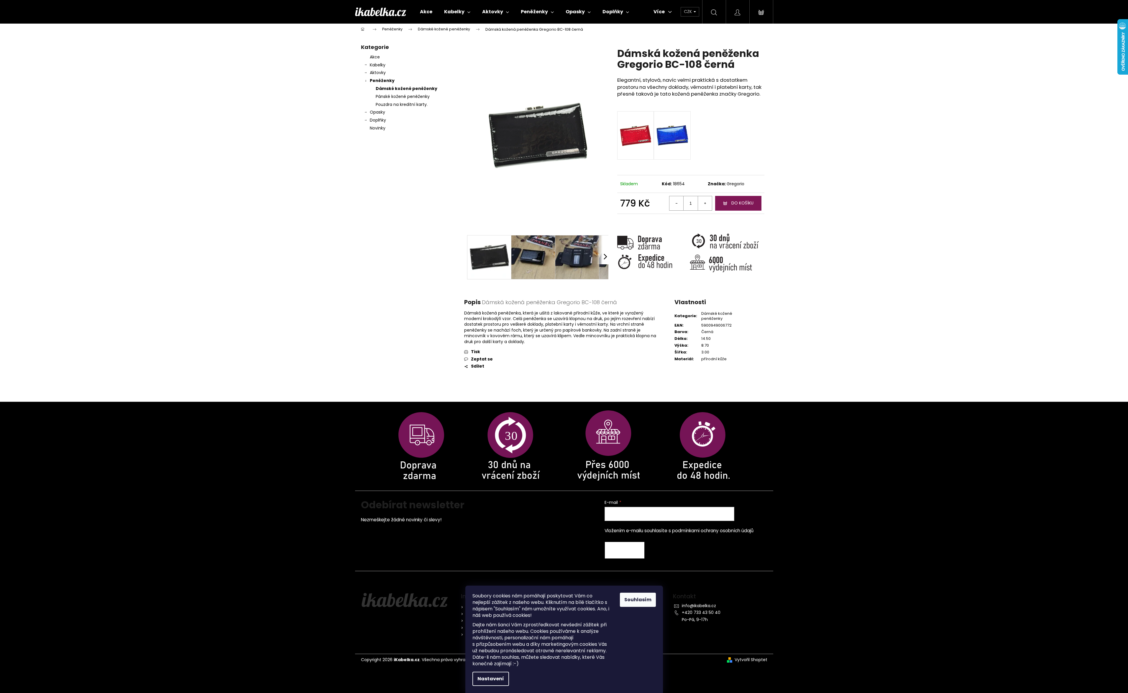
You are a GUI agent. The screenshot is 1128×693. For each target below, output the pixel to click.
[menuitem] (426, 12)
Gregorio (735, 184)
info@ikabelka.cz (699, 606)
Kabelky (377, 65)
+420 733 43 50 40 (701, 612)
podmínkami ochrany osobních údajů (712, 530)
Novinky (377, 128)
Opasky (377, 112)
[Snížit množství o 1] (676, 203)
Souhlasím (637, 599)
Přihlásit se (625, 550)
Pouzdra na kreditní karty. (402, 104)
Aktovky (378, 73)
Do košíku (742, 203)
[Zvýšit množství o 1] (705, 203)
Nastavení (490, 678)
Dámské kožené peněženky (406, 88)
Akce (375, 57)
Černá (707, 332)
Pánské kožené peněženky (403, 96)
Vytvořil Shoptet (751, 660)
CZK (688, 11)
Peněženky (382, 80)
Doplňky (378, 120)
